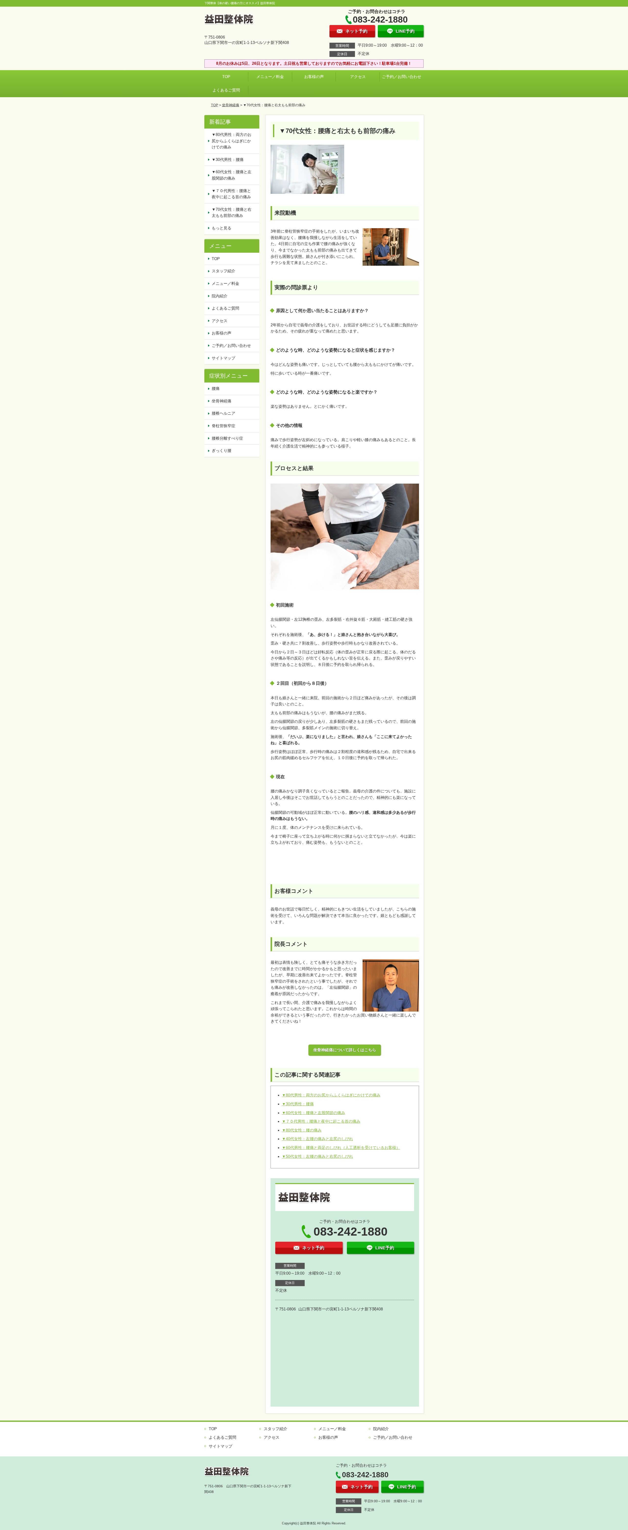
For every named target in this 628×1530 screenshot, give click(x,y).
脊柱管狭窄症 (223, 426)
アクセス (358, 77)
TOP (226, 77)
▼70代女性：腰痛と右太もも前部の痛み (231, 212)
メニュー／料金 (270, 77)
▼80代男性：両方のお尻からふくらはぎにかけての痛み (331, 1095)
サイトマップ (223, 358)
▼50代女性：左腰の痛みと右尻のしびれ (317, 1156)
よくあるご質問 (226, 90)
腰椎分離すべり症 (227, 438)
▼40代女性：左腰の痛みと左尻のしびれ (317, 1139)
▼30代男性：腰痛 (298, 1104)
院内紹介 (219, 296)
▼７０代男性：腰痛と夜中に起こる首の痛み (321, 1121)
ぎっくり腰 (221, 450)
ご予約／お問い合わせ (402, 77)
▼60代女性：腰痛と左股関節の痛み (313, 1113)
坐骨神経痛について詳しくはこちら (344, 1050)
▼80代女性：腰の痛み (302, 1130)
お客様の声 (314, 77)
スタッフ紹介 (223, 271)
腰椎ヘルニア (223, 413)
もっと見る (221, 228)
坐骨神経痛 (230, 105)
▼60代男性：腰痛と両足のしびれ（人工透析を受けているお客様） (341, 1148)
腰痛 (216, 388)
